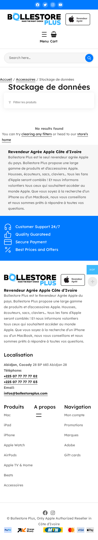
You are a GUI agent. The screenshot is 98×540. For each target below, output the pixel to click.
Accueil (6, 79)
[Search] (89, 58)
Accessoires (25, 79)
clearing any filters (36, 134)
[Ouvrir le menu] (44, 34)
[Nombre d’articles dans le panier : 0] (54, 34)
